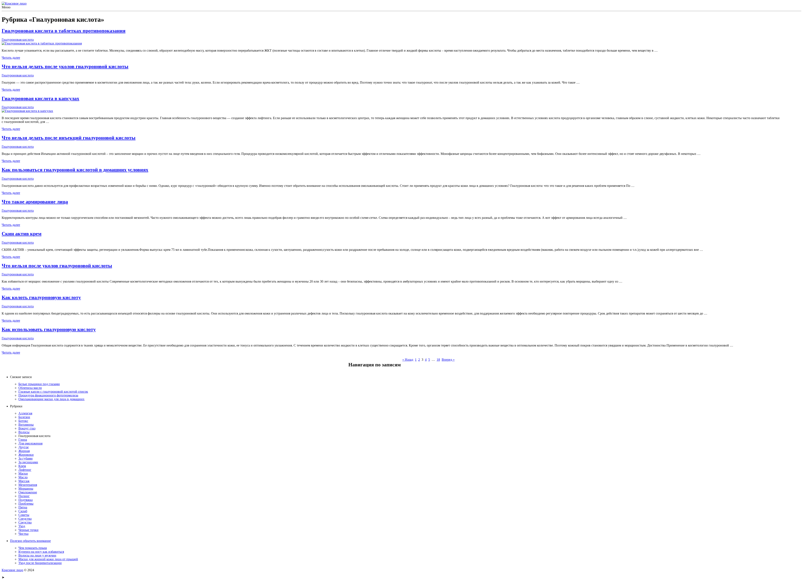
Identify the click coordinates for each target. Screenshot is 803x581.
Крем (22, 466)
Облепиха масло (30, 388)
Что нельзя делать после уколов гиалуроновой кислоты (65, 66)
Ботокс (23, 421)
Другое (23, 447)
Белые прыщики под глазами (39, 384)
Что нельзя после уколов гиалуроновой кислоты (57, 265)
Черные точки (28, 530)
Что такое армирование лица (35, 201)
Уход (21, 526)
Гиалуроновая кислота (18, 39)
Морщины (25, 488)
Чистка (23, 533)
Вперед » (448, 359)
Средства (25, 518)
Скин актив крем (21, 233)
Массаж (23, 481)
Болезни (24, 417)
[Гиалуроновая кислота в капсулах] (27, 111)
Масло (23, 477)
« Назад (407, 359)
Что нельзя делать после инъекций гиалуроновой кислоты (69, 137)
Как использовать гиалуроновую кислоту (49, 329)
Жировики (26, 454)
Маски (23, 473)
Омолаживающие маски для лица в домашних (51, 399)
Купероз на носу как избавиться (41, 551)
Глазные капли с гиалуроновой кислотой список (53, 391)
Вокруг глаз (26, 428)
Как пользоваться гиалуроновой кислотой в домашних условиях (75, 169)
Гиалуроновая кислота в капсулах (40, 98)
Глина (22, 439)
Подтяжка (25, 500)
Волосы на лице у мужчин (37, 555)
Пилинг (24, 496)
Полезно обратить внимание (30, 541)
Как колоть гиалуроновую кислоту (41, 297)
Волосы (23, 432)
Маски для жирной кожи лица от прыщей (48, 559)
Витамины (26, 424)
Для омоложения (30, 443)
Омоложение (27, 492)
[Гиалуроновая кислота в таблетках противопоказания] (42, 43)
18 (438, 359)
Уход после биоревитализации (40, 563)
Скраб (22, 511)
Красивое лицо (12, 570)
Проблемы (25, 503)
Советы (23, 515)
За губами (25, 458)
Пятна (22, 507)
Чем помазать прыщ (32, 548)
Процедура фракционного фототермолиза (48, 395)
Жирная (24, 451)
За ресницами (28, 462)
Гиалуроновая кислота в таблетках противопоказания (63, 30)
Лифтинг (24, 469)
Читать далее (11, 57)
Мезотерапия (27, 485)
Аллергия (25, 413)
